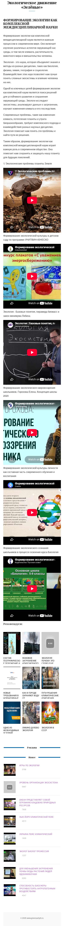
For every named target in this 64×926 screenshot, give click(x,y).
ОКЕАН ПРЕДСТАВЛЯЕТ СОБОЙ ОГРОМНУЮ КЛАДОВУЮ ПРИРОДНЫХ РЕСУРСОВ (37, 802)
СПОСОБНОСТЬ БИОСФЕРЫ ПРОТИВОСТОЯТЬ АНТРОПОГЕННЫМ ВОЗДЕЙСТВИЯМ (37, 888)
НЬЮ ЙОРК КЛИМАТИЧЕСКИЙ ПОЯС (36, 816)
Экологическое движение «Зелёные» (32, 5)
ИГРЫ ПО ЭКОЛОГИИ (29, 765)
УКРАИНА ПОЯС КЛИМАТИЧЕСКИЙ (35, 834)
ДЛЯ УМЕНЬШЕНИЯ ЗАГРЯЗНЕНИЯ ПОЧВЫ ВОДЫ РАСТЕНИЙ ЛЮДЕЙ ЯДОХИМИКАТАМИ (36, 871)
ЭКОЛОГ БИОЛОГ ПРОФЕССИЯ (34, 851)
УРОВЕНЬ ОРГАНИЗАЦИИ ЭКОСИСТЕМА (38, 782)
